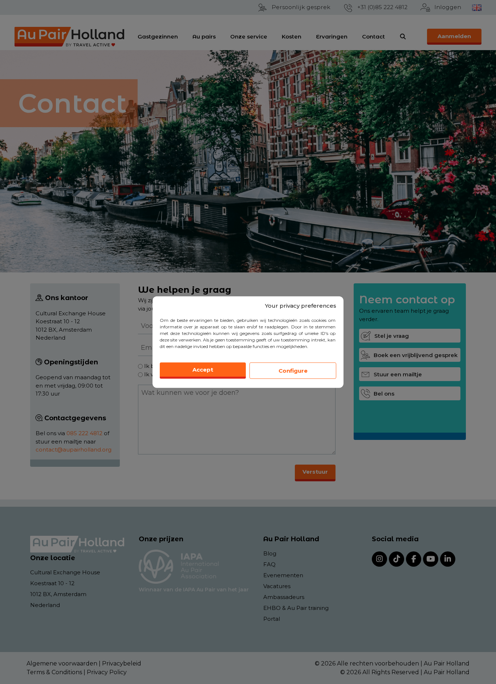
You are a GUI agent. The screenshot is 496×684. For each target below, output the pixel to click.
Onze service (248, 36)
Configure (293, 370)
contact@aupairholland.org (73, 449)
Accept (202, 369)
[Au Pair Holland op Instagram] (379, 559)
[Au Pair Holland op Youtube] (430, 559)
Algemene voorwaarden (62, 663)
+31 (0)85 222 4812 (382, 7)
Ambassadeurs (283, 597)
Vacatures (276, 586)
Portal (271, 618)
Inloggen (447, 7)
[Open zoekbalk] (403, 36)
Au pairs (204, 36)
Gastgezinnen (158, 36)
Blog (269, 553)
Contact (373, 36)
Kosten (291, 36)
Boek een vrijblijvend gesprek (416, 355)
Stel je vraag (391, 335)
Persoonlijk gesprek (301, 7)
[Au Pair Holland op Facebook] (413, 559)
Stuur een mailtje (398, 374)
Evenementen (283, 575)
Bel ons (384, 393)
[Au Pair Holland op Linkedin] (447, 559)
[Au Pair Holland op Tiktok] (396, 559)
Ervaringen (331, 36)
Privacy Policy (107, 672)
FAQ (269, 564)
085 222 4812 (84, 433)
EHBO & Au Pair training (296, 607)
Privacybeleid (121, 663)
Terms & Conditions (54, 672)
